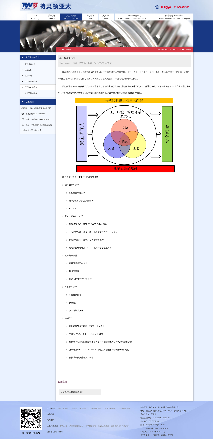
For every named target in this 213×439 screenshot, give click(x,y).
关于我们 (52, 17)
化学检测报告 (91, 426)
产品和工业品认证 (76, 426)
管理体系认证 (63, 408)
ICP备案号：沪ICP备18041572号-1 (153, 432)
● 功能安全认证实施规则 (72, 392)
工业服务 (73, 408)
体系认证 (63, 426)
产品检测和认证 (95, 408)
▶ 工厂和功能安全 (29, 87)
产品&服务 (71, 17)
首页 (35, 17)
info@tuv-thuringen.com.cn (155, 425)
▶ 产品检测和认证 (29, 81)
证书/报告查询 (134, 17)
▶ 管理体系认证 (28, 64)
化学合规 (83, 408)
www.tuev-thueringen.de (161, 418)
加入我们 (106, 17)
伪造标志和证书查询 (174, 17)
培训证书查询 (103, 426)
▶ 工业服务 (26, 70)
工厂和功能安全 (109, 408)
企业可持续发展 (124, 408)
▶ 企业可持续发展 (29, 93)
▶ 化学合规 (26, 76)
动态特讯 (90, 17)
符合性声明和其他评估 (120, 426)
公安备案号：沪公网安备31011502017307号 (156, 435)
